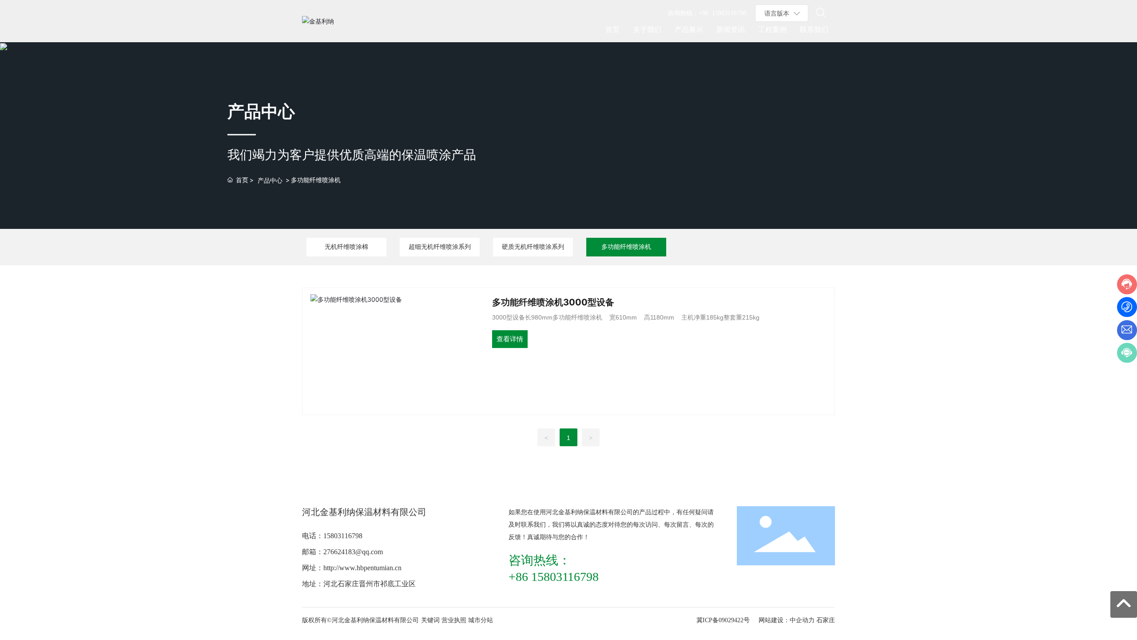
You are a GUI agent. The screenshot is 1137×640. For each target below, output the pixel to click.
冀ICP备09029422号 (723, 620)
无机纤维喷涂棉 (346, 247)
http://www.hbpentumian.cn (362, 568)
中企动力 (802, 620)
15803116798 (342, 536)
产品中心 (270, 180)
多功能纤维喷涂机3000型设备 (553, 302)
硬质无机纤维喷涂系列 (533, 247)
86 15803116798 (557, 577)
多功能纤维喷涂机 (626, 247)
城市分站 (480, 620)
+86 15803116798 (722, 13)
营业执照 (453, 620)
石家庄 (825, 620)
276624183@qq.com (353, 552)
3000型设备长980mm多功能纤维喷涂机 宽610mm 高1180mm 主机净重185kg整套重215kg (625, 317)
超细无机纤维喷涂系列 (440, 247)
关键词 (430, 620)
